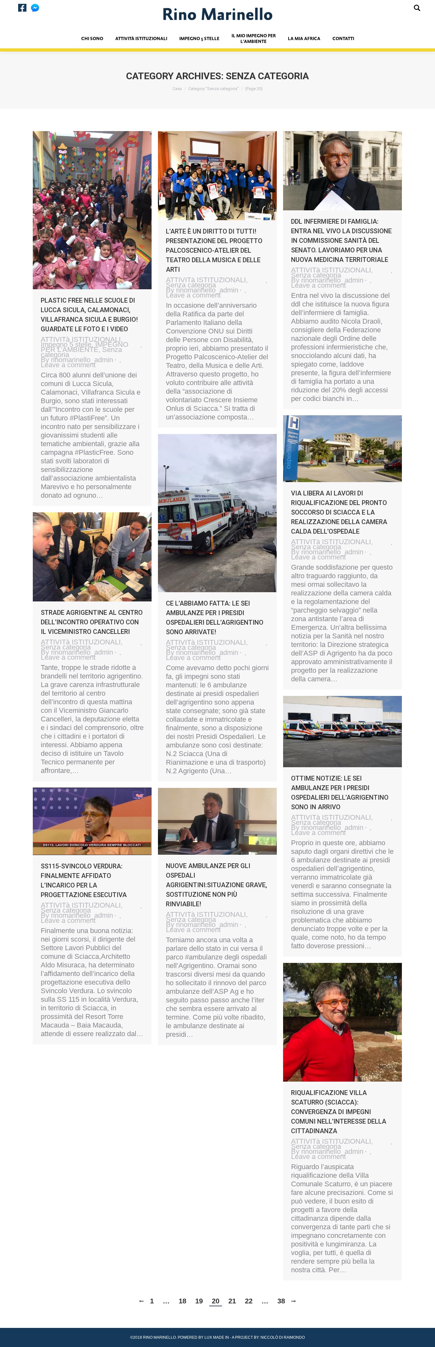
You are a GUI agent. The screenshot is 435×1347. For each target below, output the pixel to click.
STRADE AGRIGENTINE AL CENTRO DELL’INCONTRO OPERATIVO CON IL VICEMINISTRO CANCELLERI (92, 622)
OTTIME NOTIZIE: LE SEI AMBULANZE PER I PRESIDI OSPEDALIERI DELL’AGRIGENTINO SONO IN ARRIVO (340, 793)
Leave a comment (68, 365)
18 (182, 1301)
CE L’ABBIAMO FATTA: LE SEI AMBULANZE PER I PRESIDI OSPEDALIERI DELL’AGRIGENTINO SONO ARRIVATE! (214, 618)
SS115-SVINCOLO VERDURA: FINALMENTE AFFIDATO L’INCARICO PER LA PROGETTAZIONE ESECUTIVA (84, 880)
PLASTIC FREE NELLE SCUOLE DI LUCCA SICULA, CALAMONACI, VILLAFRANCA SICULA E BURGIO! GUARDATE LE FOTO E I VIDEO (89, 315)
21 (232, 1301)
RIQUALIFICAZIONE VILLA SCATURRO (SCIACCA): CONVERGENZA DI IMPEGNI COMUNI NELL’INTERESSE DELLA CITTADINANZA (338, 1112)
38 (281, 1301)
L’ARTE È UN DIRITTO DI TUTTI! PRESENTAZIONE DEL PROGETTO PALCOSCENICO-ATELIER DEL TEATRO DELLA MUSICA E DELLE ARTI (214, 250)
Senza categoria (191, 285)
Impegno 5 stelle (66, 344)
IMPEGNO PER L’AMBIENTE (84, 347)
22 (249, 1301)
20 (215, 1301)
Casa (177, 88)
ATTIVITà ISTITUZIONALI (81, 339)
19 (199, 1301)
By (77, 359)
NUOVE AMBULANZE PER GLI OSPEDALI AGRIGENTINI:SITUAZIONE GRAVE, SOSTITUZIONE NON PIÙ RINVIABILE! (216, 885)
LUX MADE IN (216, 1337)
